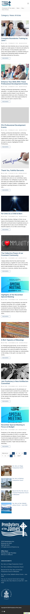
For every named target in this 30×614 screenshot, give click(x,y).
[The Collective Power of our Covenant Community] (15, 243)
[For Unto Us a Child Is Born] (15, 204)
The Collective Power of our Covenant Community (12, 254)
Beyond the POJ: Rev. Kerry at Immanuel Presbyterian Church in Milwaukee (11, 570)
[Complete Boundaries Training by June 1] (15, 28)
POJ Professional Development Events (13, 126)
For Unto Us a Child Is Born (11, 214)
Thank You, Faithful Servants (12, 170)
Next (19, 456)
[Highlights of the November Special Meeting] (15, 285)
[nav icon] (28, 3)
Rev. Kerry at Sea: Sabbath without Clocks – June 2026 (14, 575)
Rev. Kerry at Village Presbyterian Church (12, 564)
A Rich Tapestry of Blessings (12, 340)
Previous (5, 453)
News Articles (23, 43)
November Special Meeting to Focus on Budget (13, 426)
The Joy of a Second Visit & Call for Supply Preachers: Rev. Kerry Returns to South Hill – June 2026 (14, 580)
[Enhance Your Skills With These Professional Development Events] (15, 72)
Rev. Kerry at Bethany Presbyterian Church (12, 567)
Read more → (5, 58)
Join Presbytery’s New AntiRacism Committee (14, 382)
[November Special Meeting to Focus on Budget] (15, 415)
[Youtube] (4, 611)
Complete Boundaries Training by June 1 (14, 39)
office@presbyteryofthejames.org (10, 547)
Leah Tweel (4, 43)
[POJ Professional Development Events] (15, 115)
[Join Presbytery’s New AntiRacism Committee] (15, 371)
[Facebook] (2, 611)
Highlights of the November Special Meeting (12, 296)
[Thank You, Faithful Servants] (15, 160)
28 (14, 456)
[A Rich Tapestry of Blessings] (15, 330)
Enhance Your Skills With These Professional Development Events (14, 83)
